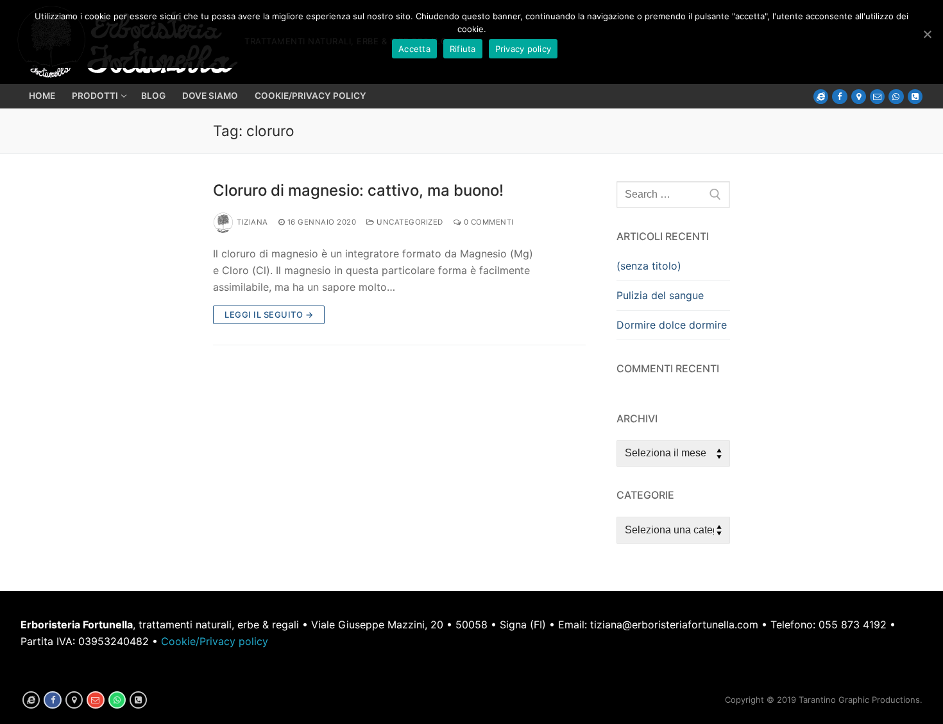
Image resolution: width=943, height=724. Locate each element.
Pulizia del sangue (660, 295)
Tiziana (252, 222)
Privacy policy (523, 49)
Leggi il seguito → (269, 314)
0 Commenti (487, 222)
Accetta (414, 49)
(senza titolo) (648, 265)
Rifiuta (463, 49)
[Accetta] (927, 34)
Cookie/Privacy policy (214, 641)
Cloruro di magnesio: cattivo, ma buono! (358, 190)
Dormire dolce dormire (671, 324)
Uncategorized (409, 222)
